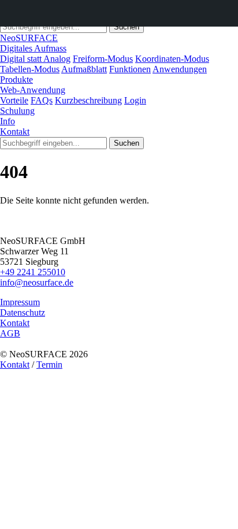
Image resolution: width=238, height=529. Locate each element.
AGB (10, 333)
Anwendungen (180, 69)
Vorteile (14, 100)
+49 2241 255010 (32, 272)
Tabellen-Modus (30, 69)
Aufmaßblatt (84, 69)
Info (7, 121)
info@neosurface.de (36, 282)
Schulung (17, 111)
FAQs (42, 100)
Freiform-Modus (103, 59)
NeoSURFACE (29, 38)
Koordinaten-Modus (172, 59)
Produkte (16, 79)
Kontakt (14, 131)
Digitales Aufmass (33, 48)
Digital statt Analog (35, 59)
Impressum (20, 302)
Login (135, 100)
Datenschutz (22, 312)
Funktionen (130, 69)
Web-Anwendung (32, 90)
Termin (49, 364)
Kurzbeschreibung (88, 100)
